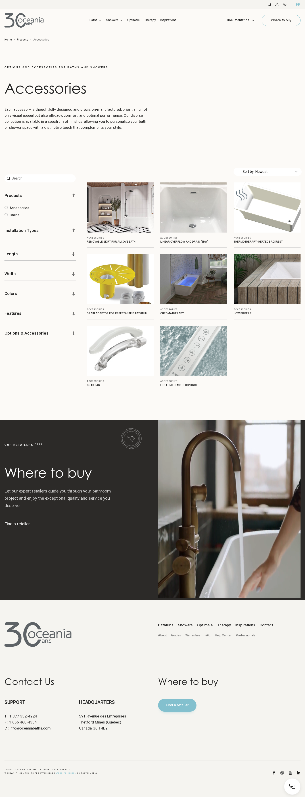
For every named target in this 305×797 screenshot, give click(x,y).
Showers (185, 625)
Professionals (245, 635)
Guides (176, 635)
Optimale (133, 20)
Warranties (192, 635)
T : (20, 716)
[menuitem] (298, 4)
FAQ (208, 635)
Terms (8, 769)
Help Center (223, 635)
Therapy (150, 20)
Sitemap (32, 769)
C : (27, 728)
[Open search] (269, 4)
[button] (40, 208)
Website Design (66, 773)
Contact (266, 625)
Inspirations (168, 20)
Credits (20, 769)
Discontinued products (55, 769)
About (162, 635)
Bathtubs (165, 625)
